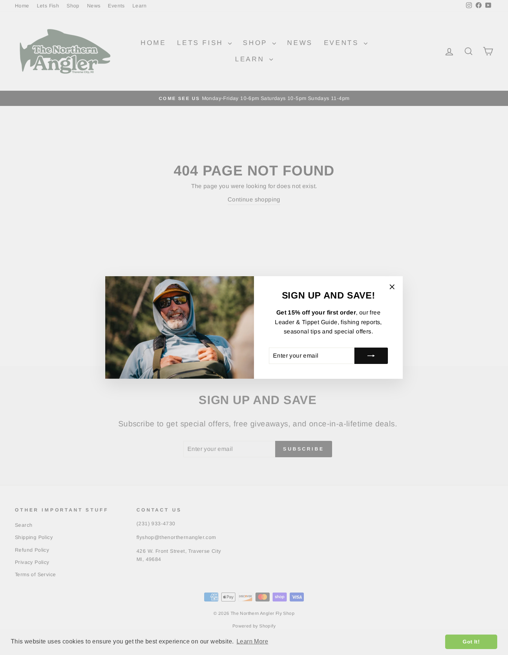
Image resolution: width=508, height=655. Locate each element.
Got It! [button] (471, 642)
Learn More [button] (252, 641)
